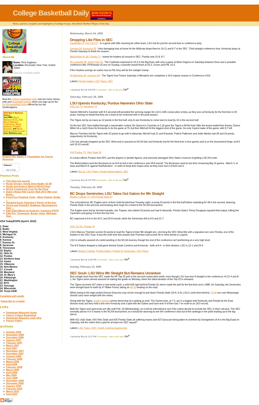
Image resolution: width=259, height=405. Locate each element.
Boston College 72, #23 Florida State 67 (91, 197)
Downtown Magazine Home (21, 312)
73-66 (214, 292)
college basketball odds (24, 99)
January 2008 (13, 356)
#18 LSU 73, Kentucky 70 (83, 106)
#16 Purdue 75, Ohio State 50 (85, 152)
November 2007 (15, 351)
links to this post (115, 90)
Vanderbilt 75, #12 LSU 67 (84, 43)
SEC (110, 81)
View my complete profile (26, 73)
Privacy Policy (14, 320)
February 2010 (14, 388)
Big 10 (81, 171)
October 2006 (13, 332)
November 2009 (15, 380)
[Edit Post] (127, 90)
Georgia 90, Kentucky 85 (83, 48)
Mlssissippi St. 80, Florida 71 (85, 56)
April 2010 (11, 394)
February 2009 (14, 367)
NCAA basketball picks (14, 104)
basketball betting (22, 102)
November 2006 (15, 335)
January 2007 (13, 340)
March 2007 (12, 345)
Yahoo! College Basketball (21, 315)
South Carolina (102, 301)
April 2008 (11, 364)
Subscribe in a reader (13, 301)
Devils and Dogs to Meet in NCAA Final (28, 186)
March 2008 (12, 361)
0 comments (101, 90)
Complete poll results (12, 296)
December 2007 (15, 353)
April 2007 (11, 348)
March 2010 (12, 391)
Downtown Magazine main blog (23, 318)
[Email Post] (124, 90)
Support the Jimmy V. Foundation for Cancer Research (27, 158)
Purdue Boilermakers (111, 171)
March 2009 (12, 370)
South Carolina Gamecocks (112, 328)
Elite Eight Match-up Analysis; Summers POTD (32, 210)
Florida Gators (86, 81)
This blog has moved (18, 181)
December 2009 (15, 383)
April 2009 (11, 372)
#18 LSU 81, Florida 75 (82, 226)
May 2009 (11, 375)
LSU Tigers (101, 81)
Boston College (86, 251)
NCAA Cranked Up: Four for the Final (27, 189)
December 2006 (15, 337)
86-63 (133, 287)
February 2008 (14, 359)
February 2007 (14, 343)
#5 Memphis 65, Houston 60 (85, 75)
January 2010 (13, 386)
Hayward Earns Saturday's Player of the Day (31, 202)
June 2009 (12, 378)
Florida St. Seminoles (123, 251)
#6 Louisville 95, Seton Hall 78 (86, 62)
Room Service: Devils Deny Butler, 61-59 (29, 183)
